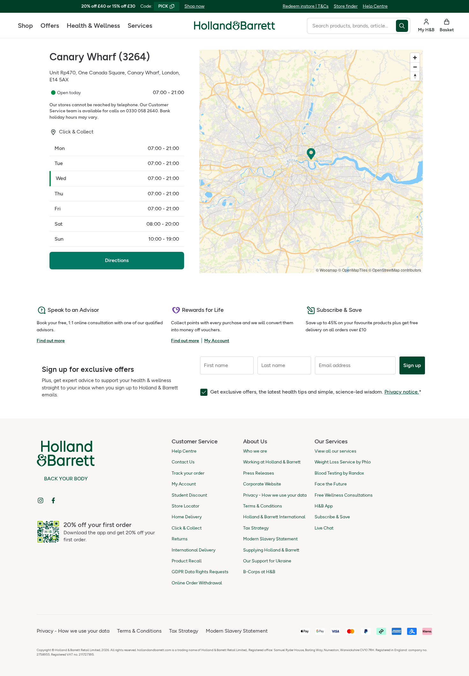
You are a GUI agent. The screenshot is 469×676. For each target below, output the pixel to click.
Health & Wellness (93, 25)
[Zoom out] (415, 66)
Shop (25, 25)
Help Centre (375, 6)
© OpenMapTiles (353, 270)
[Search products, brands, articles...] (403, 26)
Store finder (346, 6)
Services (140, 25)
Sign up (412, 365)
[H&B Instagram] (40, 500)
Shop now (194, 6)
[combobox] (351, 26)
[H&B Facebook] (53, 500)
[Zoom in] (415, 57)
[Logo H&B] (234, 28)
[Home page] (234, 25)
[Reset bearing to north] (415, 76)
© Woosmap (326, 270)
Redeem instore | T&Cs (306, 6)
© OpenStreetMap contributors (394, 270)
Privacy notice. (401, 392)
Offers (50, 25)
